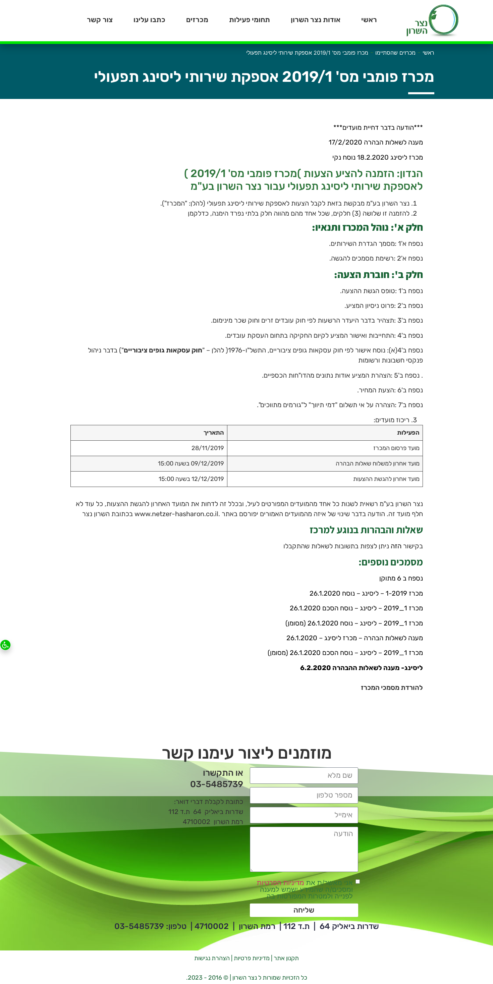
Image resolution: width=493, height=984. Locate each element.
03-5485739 (139, 926)
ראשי (369, 19)
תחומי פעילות (249, 19)
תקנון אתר (286, 958)
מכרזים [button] (197, 19)
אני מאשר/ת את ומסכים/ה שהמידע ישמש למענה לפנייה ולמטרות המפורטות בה (305, 889)
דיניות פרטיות (250, 958)
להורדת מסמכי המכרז (392, 688)
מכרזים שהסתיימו (395, 52)
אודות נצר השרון (315, 19)
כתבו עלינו (149, 19)
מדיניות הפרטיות (280, 883)
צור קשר (100, 19)
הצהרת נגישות (212, 958)
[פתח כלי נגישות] (5, 645)
